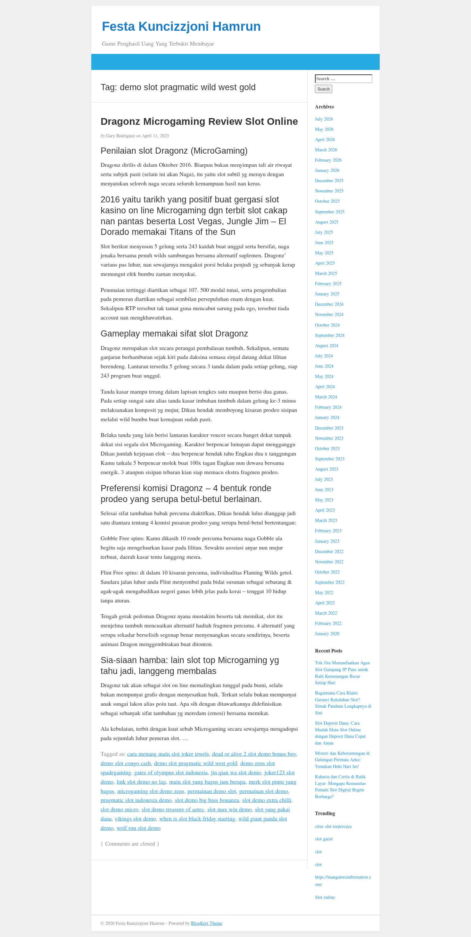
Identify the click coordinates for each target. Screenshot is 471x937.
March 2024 (326, 397)
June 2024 (324, 366)
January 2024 (327, 417)
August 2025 (326, 222)
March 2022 (326, 613)
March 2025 (326, 273)
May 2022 (324, 592)
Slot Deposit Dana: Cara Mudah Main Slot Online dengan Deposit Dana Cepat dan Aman (340, 733)
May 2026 (324, 129)
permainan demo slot (211, 791)
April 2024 (325, 386)
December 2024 (329, 304)
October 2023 (327, 448)
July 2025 (324, 232)
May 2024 (324, 376)
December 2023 (329, 428)
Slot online (325, 897)
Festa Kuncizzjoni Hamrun (181, 26)
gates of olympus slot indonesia (171, 772)
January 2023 (327, 541)
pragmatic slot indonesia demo (136, 800)
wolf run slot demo (139, 827)
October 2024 (327, 325)
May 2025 (324, 253)
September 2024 (329, 335)
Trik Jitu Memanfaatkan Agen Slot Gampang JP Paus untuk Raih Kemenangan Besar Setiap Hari (342, 673)
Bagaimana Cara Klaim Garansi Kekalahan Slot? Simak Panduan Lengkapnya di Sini (343, 703)
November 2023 (329, 438)
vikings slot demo (135, 818)
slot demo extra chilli (266, 800)
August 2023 (326, 469)
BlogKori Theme (206, 923)
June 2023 (324, 489)
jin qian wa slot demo (236, 772)
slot (318, 851)
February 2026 (328, 160)
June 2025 (324, 242)
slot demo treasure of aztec (173, 809)
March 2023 (326, 520)
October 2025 (327, 201)
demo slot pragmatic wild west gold (195, 763)
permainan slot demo (263, 791)
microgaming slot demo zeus (150, 791)
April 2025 (325, 263)
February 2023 (328, 530)
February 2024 (328, 407)
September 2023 (329, 459)
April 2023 (325, 510)
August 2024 (326, 345)
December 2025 (329, 180)
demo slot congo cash (126, 763)
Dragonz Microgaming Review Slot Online (199, 121)
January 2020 (327, 633)
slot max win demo (229, 809)
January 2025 (327, 294)
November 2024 (329, 314)
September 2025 (329, 212)
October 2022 (327, 572)
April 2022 (325, 603)
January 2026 (327, 170)
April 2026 (325, 139)
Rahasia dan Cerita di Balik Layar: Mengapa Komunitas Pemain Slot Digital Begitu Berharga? (340, 786)
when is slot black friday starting (197, 818)
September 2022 (329, 582)
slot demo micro (119, 809)
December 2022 (329, 551)
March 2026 (326, 150)
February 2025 (328, 283)
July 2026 (324, 119)
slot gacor (324, 839)
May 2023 (324, 500)
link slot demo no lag (141, 781)
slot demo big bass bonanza (207, 800)
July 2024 (324, 356)
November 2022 (329, 561)
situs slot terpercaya (333, 826)
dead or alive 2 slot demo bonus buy (254, 753)
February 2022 (328, 623)
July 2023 (324, 479)
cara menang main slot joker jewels (168, 753)
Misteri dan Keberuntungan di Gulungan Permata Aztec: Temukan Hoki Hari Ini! (342, 759)
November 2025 (329, 191)
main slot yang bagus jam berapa (207, 781)
